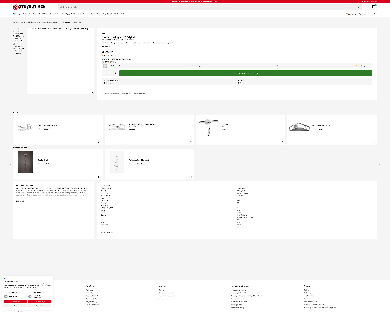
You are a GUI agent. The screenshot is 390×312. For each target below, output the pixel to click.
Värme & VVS (87, 14)
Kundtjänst (89, 290)
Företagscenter (236, 305)
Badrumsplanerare (237, 299)
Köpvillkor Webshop (93, 305)
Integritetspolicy (91, 302)
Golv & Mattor (55, 14)
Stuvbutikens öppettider (167, 296)
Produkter (16, 22)
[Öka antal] (115, 73)
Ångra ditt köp (91, 293)
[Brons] (111, 62)
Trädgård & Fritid (113, 14)
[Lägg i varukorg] (99, 142)
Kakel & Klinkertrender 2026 (314, 305)
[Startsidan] (31, 7)
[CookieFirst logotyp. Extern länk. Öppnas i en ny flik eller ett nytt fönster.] (4, 279)
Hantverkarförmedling (239, 302)
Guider (306, 290)
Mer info (107, 46)
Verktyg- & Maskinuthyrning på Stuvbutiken (246, 296)
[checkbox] (6, 292)
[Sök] (359, 7)
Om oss (161, 290)
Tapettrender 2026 (310, 302)
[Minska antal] (104, 73)
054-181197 (213, 1)
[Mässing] (108, 62)
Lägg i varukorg (245, 73)
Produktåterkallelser (93, 296)
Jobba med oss (164, 299)
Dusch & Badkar (38, 22)
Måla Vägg (307, 293)
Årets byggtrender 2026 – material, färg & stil (320, 308)
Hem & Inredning (99, 14)
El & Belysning (76, 14)
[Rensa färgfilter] (115, 62)
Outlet (123, 14)
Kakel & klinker (43, 14)
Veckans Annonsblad (166, 293)
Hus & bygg (66, 14)
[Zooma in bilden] (91, 92)
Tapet (20, 14)
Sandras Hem (309, 296)
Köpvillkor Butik (91, 299)
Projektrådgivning (237, 308)
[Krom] (103, 62)
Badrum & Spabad (29, 14)
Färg (14, 14)
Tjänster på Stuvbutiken (239, 293)
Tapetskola (308, 299)
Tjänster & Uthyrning (238, 290)
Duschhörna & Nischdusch (52, 22)
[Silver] (113, 62)
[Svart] (106, 62)
